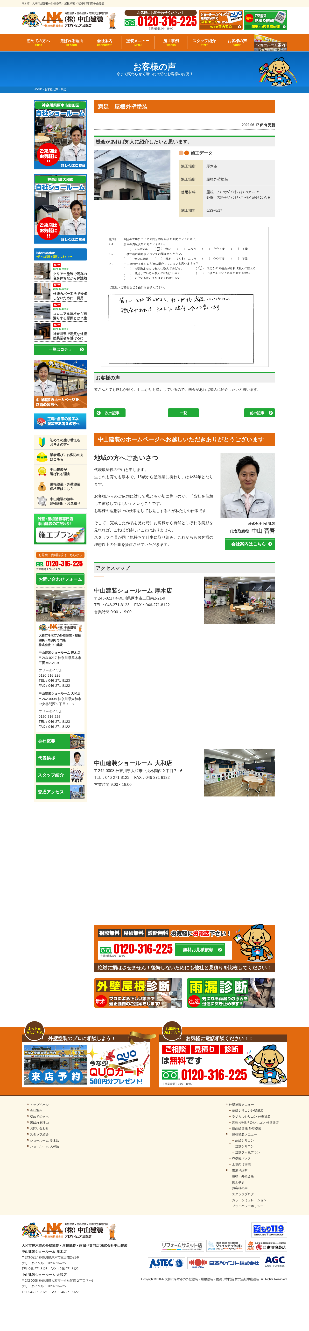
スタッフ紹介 (204, 42)
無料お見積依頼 (198, 949)
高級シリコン (244, 1140)
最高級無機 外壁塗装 (246, 1128)
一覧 (183, 413)
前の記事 (257, 413)
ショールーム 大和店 (44, 1146)
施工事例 (171, 42)
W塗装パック (241, 1158)
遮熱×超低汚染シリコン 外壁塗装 (255, 1122)
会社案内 (104, 42)
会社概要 (46, 741)
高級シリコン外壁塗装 (247, 1110)
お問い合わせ (39, 1128)
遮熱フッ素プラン (247, 1152)
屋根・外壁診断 (243, 1176)
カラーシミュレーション (249, 1200)
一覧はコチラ (60, 349)
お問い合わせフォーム (60, 579)
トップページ (39, 1105)
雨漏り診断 (240, 1170)
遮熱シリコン (244, 1146)
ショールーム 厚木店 (44, 1140)
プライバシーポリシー (247, 1206)
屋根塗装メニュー (244, 1134)
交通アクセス (51, 791)
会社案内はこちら (248, 544)
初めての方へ (38, 42)
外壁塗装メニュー (241, 1105)
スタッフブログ (243, 1194)
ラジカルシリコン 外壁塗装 (251, 1116)
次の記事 (112, 413)
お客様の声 (237, 42)
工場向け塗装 (241, 1164)
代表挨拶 (46, 758)
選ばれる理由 (71, 42)
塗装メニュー (137, 42)
